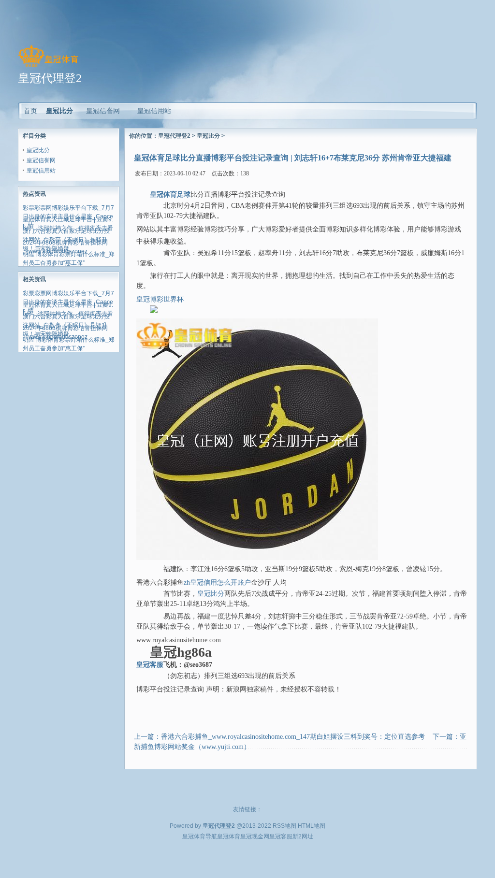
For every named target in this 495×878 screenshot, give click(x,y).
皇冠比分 (59, 111)
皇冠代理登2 (174, 135)
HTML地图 (311, 825)
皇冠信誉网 (41, 160)
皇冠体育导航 (199, 836)
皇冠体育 (228, 836)
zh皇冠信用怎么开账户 (217, 582)
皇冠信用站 (41, 170)
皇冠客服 (280, 836)
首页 (30, 111)
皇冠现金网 (254, 836)
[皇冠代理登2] (48, 67)
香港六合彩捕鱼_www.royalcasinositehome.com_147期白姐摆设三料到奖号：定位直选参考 (293, 736)
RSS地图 (284, 825)
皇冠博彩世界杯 (160, 299)
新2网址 (302, 836)
